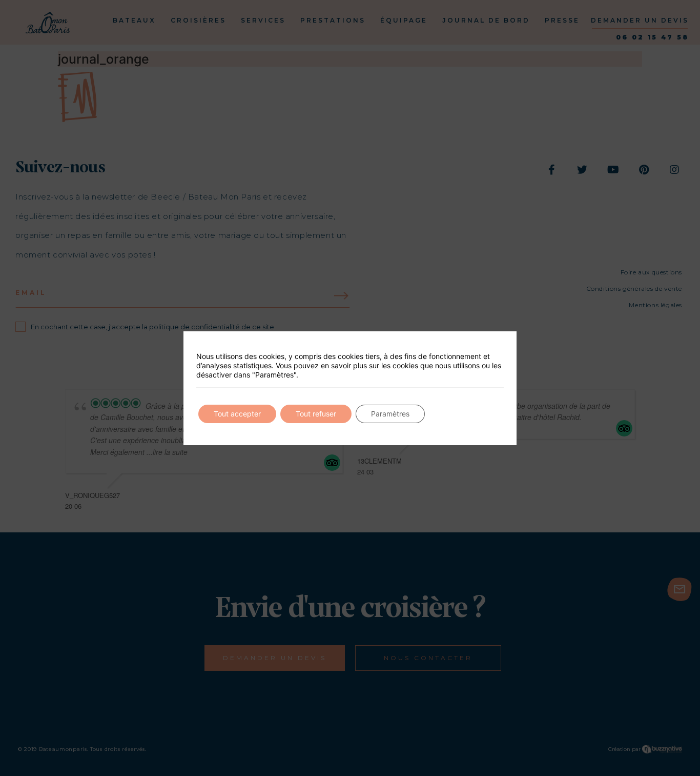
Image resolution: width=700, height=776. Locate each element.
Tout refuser (316, 413)
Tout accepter (237, 413)
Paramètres (390, 413)
